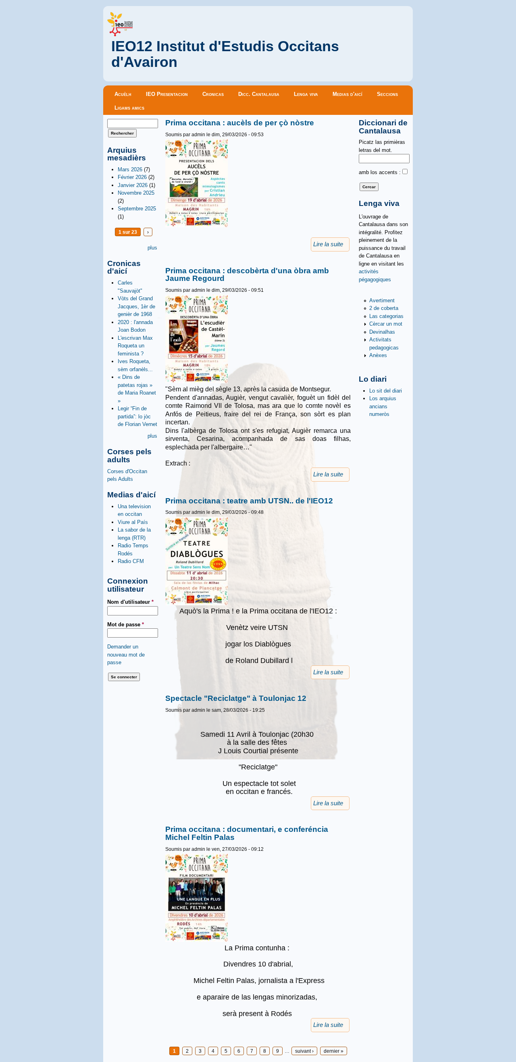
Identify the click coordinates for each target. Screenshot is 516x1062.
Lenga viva (306, 94)
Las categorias (386, 316)
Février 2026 (132, 177)
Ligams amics (129, 108)
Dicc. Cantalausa (258, 94)
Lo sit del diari (385, 391)
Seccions (387, 94)
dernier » (333, 1051)
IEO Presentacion (167, 94)
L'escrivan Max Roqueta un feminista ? (135, 346)
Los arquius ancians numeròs (382, 406)
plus (152, 248)
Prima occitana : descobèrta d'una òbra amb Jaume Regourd (247, 274)
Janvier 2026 (133, 185)
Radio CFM (131, 561)
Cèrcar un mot (385, 324)
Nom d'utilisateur (130, 602)
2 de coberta (383, 308)
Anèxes (378, 355)
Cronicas (213, 94)
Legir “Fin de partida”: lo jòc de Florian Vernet (137, 416)
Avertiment (382, 300)
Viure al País (133, 522)
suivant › (304, 1051)
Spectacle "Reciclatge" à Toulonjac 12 (235, 698)
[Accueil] (120, 34)
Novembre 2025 (136, 193)
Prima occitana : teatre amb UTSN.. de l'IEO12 (249, 501)
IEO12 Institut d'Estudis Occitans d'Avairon (225, 54)
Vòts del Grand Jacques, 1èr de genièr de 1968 (136, 306)
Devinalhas (382, 332)
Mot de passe (125, 624)
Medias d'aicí (347, 94)
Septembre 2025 (137, 209)
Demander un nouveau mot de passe (126, 654)
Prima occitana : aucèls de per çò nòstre (239, 122)
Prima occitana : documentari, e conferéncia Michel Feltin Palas (246, 833)
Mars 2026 (130, 169)
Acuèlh (122, 94)
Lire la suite (328, 244)
